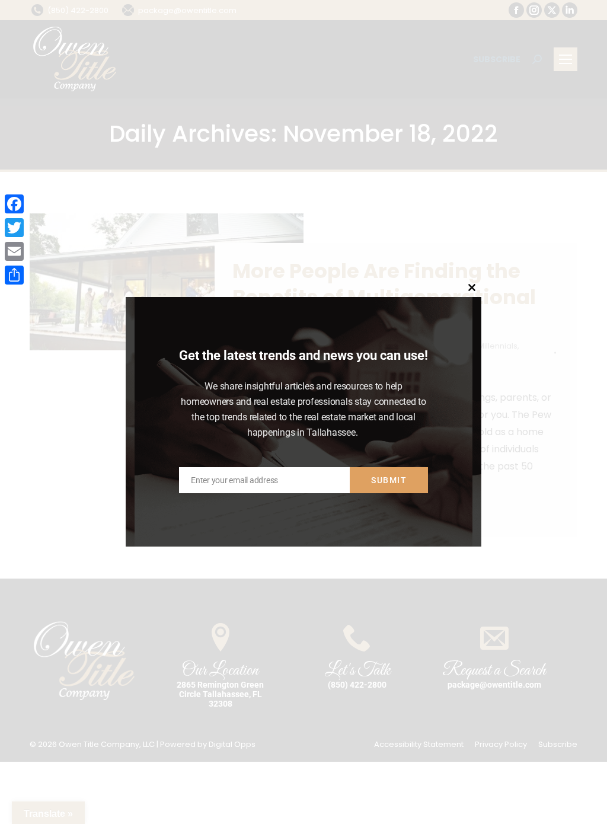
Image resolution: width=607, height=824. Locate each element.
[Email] (14, 251)
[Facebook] (14, 204)
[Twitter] (14, 227)
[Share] (14, 275)
